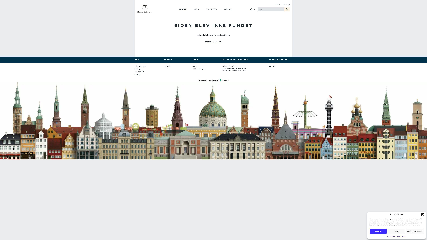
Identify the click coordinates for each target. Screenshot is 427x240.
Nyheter (182, 9)
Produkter (212, 9)
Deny (396, 231)
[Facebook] (270, 66)
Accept (378, 231)
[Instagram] (274, 66)
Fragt (194, 66)
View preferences (414, 231)
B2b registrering (140, 66)
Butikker (228, 9)
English (277, 4)
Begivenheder (139, 71)
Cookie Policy (391, 236)
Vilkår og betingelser (200, 69)
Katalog (137, 74)
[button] (422, 214)
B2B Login (286, 4)
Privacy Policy (401, 236)
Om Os (196, 9)
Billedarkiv (167, 66)
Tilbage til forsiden (213, 42)
